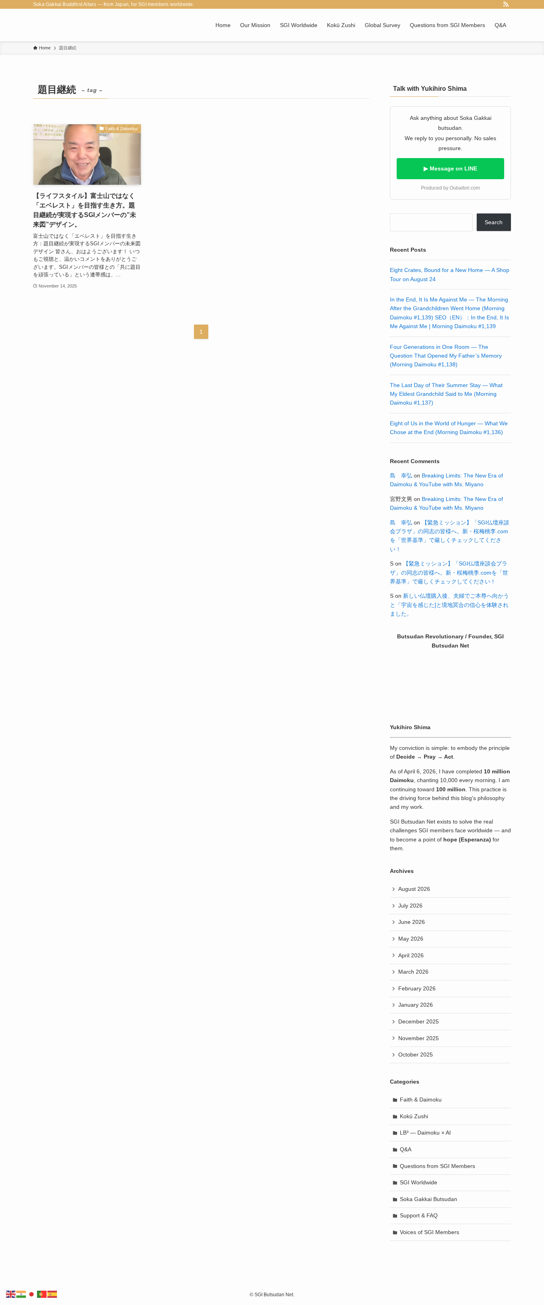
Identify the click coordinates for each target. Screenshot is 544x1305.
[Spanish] (52, 1293)
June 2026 (411, 922)
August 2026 (414, 889)
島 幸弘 (401, 475)
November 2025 (418, 1038)
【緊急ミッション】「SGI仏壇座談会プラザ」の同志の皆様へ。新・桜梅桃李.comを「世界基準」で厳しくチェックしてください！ (449, 572)
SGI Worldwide (418, 1182)
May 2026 (410, 938)
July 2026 (410, 905)
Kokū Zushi (414, 1116)
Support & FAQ (419, 1215)
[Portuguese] (42, 1293)
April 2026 (411, 955)
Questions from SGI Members (437, 1166)
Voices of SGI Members (429, 1232)
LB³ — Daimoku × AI (425, 1132)
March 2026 (413, 971)
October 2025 (415, 1054)
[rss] (506, 4)
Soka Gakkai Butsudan (428, 1199)
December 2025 (418, 1021)
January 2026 (415, 1005)
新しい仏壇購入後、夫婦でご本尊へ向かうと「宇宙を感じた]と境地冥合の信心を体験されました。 (449, 605)
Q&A (405, 1149)
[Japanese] (32, 1293)
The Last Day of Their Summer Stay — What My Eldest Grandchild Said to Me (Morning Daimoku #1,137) (446, 394)
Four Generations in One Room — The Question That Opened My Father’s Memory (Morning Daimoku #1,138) (446, 356)
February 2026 (417, 988)
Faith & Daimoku (421, 1099)
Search (494, 222)
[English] (11, 1293)
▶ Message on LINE (450, 168)
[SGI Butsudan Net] (50, 25)
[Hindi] (21, 1293)
